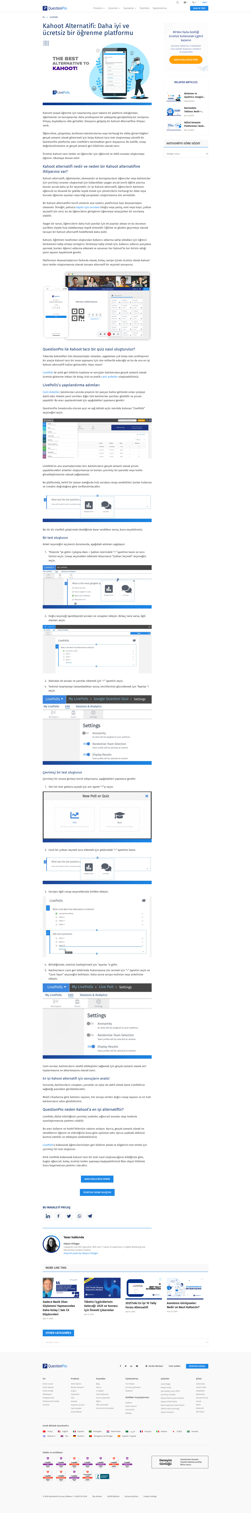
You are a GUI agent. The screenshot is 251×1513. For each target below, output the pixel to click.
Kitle (72, 1398)
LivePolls (54, 17)
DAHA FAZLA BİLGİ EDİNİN (97, 1179)
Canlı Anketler (51, 392)
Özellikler (145, 8)
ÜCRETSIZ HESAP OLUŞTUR (97, 1192)
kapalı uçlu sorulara (88, 207)
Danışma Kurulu (202, 1398)
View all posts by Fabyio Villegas (81, 1253)
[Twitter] (68, 1216)
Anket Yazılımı (76, 1384)
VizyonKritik (129, 1410)
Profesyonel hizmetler (51, 1401)
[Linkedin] (48, 1216)
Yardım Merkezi (155, 1366)
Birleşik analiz (166, 1388)
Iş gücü (73, 1391)
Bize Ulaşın (200, 1412)
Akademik (129, 1391)
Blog (97, 1384)
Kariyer (198, 1401)
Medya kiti (200, 1408)
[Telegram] (89, 1216)
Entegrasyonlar (48, 1398)
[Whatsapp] (79, 1216)
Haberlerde (200, 1391)
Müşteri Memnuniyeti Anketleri (172, 1398)
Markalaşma (47, 1394)
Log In (204, 2)
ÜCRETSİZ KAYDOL (197, 1366)
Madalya (128, 1413)
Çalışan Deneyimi (167, 1412)
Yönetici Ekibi (201, 1387)
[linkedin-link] (131, 1366)
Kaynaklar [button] (129, 8)
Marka (198, 1405)
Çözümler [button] (113, 8)
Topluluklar (75, 1394)
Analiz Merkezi (76, 1412)
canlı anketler (109, 376)
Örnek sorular (48, 1384)
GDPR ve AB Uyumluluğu (170, 1409)
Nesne (98, 1387)
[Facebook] (58, 1216)
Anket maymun (131, 1406)
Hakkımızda (200, 1384)
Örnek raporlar (48, 1387)
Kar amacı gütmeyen (133, 1387)
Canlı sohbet (174, 1366)
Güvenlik (46, 1405)
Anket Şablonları (102, 1394)
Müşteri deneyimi (77, 1387)
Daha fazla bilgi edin (186, 59)
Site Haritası (97, 1496)
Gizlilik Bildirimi (113, 1496)
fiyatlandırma (160, 8)
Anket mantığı (48, 1391)
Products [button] (97, 8)
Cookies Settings (150, 1496)
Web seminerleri (102, 1405)
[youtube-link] (137, 1366)
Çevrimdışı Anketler (168, 1395)
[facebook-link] (120, 1366)
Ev (44, 17)
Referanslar (200, 1394)
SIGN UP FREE (199, 8)
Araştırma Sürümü (78, 1405)
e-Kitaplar (100, 1391)
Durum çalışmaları (103, 1398)
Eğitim (98, 1401)
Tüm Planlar (129, 1384)
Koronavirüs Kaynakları (105, 1408)
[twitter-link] (126, 1366)
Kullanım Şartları (131, 1496)
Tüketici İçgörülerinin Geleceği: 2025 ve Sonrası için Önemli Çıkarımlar (101, 1306)
